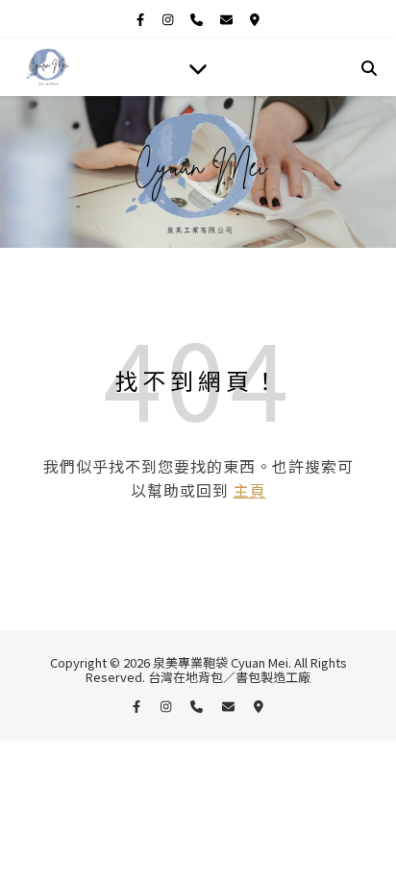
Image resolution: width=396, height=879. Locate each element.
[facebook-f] (141, 19)
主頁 (250, 489)
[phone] (198, 19)
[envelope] (227, 19)
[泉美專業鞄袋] (48, 67)
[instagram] (169, 19)
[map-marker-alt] (255, 19)
